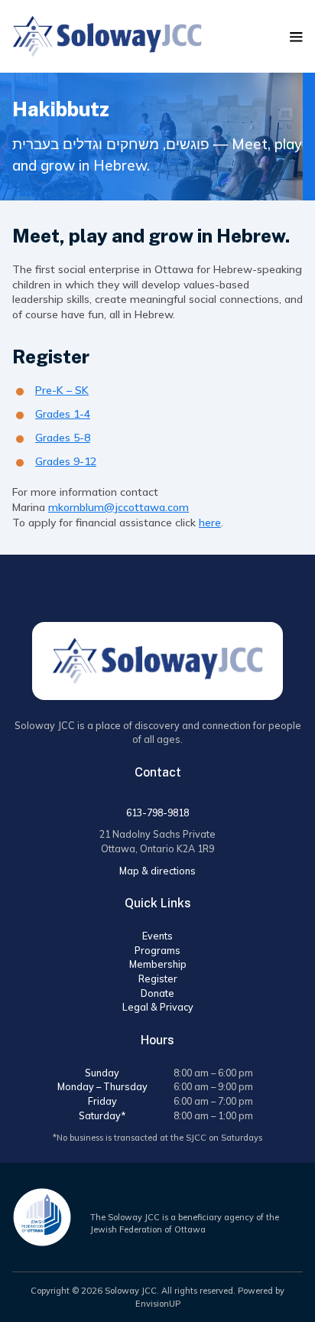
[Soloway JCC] (107, 36)
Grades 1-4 (62, 414)
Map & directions (157, 871)
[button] (296, 36)
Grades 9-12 (65, 461)
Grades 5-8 (62, 437)
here (210, 522)
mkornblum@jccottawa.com (118, 507)
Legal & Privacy (157, 1007)
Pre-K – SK (62, 390)
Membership (158, 964)
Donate (157, 993)
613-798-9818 (157, 812)
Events (157, 936)
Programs (157, 950)
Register (157, 978)
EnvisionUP (157, 1303)
